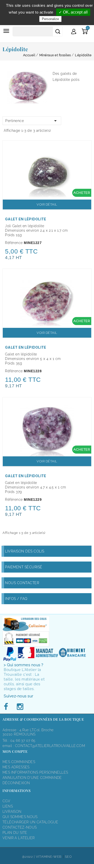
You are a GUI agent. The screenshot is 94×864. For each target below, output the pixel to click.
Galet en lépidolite (25, 219)
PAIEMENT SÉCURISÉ (23, 567)
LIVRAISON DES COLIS (24, 551)
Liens (8, 806)
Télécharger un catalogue (30, 822)
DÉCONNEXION (16, 783)
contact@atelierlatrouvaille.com (50, 746)
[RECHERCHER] (57, 31)
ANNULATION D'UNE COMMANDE (32, 778)
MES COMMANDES (19, 762)
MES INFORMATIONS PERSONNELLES (35, 772)
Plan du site (15, 833)
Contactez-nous (20, 827)
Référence (14, 243)
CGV (6, 801)
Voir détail (47, 204)
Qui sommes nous (20, 817)
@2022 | (29, 856)
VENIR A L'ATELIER (19, 838)
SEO (68, 856)
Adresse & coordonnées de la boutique (43, 719)
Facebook (7, 706)
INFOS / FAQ (16, 599)
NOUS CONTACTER (22, 583)
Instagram (19, 706)
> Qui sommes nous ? (23, 665)
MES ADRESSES (16, 767)
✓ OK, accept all (73, 12)
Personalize (50, 19)
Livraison (12, 812)
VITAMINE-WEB (49, 856)
